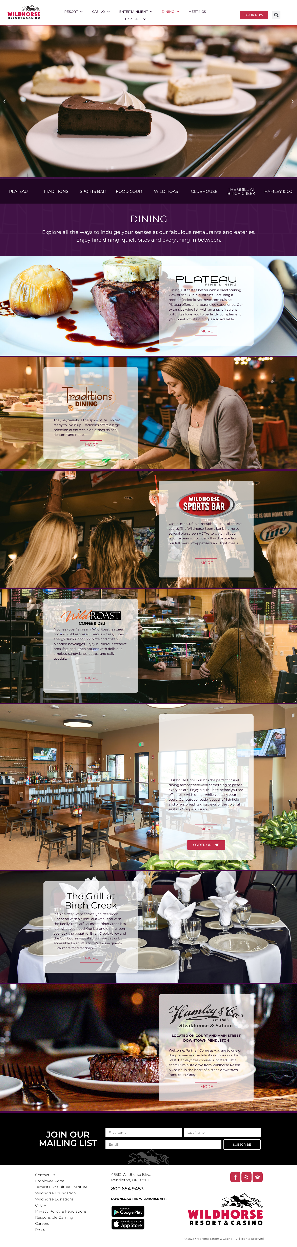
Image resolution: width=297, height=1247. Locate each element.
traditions (55, 191)
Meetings (197, 12)
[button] (276, 15)
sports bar (93, 191)
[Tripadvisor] (258, 1177)
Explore (133, 19)
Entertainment (133, 12)
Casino (98, 12)
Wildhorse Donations (54, 1199)
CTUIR (40, 1205)
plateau (18, 191)
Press (40, 1229)
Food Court (130, 191)
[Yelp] (246, 1177)
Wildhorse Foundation (55, 1193)
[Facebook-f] (235, 1177)
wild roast (167, 191)
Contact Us (45, 1175)
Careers (42, 1223)
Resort (71, 12)
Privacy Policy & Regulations (61, 1211)
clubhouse (204, 191)
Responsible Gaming (54, 1217)
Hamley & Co (278, 191)
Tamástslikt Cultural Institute (61, 1187)
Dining (168, 12)
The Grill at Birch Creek (241, 191)
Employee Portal (50, 1181)
